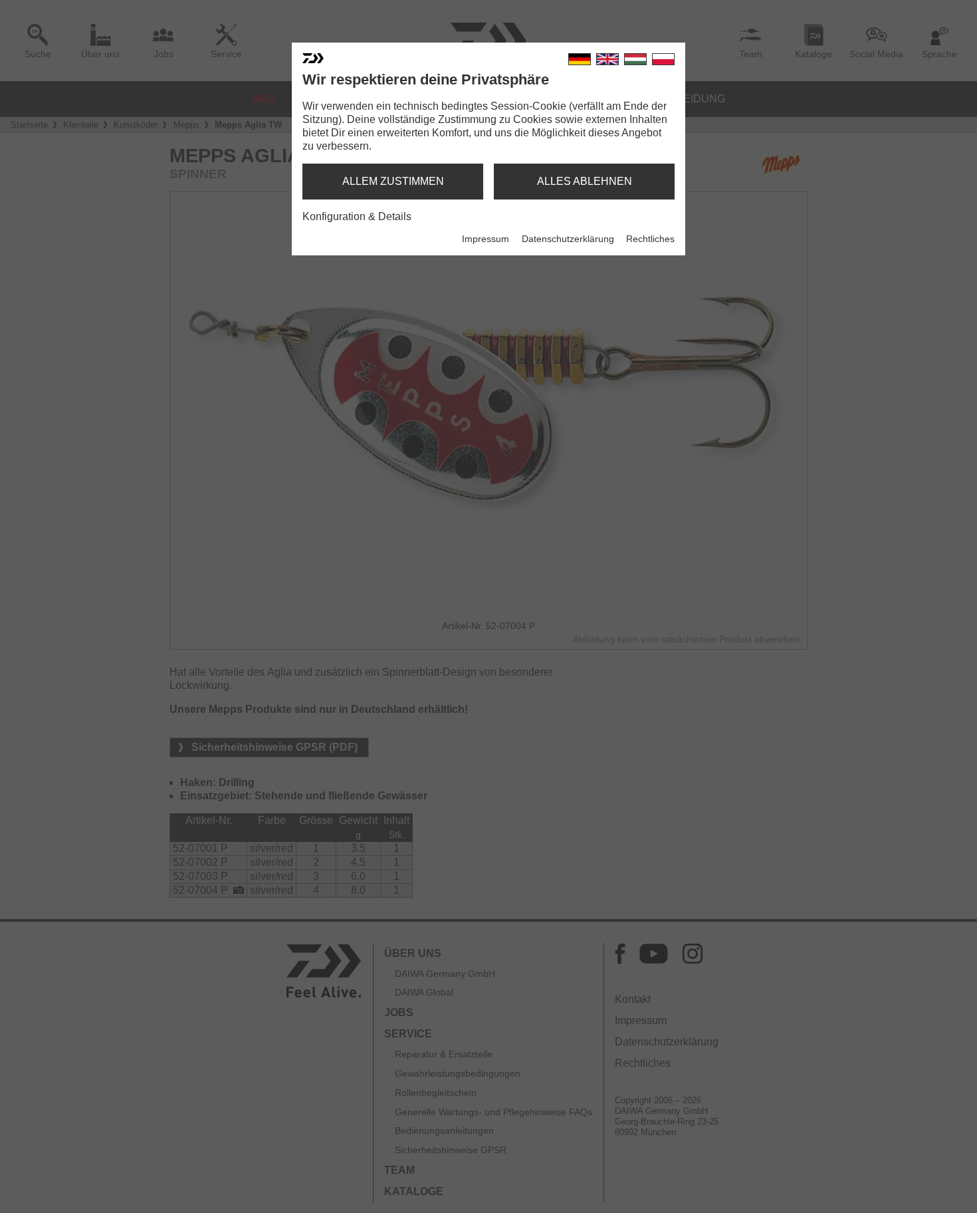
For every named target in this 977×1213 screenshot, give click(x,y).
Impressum (485, 238)
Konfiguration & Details (356, 216)
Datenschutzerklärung (568, 238)
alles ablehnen (584, 181)
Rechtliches (650, 238)
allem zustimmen (393, 181)
